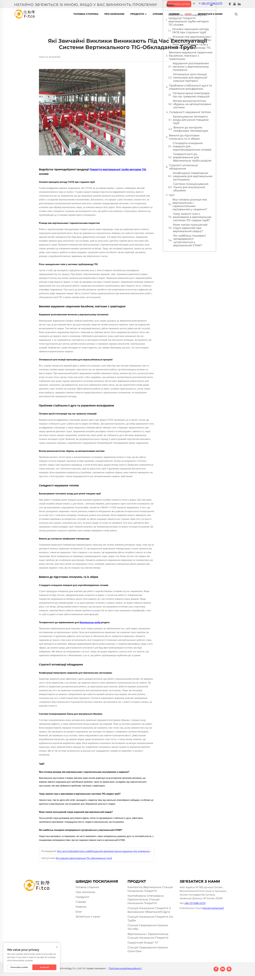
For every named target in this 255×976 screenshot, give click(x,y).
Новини (174, 14)
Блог (188, 14)
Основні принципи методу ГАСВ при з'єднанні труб (190, 30)
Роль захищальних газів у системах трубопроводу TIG (192, 46)
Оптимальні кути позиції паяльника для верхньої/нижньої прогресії (190, 77)
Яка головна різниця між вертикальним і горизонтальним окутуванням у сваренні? (190, 204)
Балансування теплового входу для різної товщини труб (191, 120)
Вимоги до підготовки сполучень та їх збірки (184, 137)
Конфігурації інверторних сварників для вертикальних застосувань (192, 176)
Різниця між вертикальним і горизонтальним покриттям (192, 38)
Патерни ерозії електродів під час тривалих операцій (191, 95)
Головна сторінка (85, 14)
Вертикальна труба (90, 622)
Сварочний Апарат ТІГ (143, 942)
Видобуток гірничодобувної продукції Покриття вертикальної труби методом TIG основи (189, 19)
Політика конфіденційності (125, 968)
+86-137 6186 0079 (194, 903)
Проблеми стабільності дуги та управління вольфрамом (190, 87)
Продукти (137, 14)
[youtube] (234, 4)
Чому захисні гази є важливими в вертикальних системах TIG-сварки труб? (192, 217)
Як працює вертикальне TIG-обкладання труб (84, 858)
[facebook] (229, 4)
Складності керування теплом (190, 112)
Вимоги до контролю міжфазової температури (190, 129)
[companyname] (25, 13)
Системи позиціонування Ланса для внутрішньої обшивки (190, 187)
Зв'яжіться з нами (210, 14)
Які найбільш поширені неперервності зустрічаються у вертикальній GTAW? (189, 240)
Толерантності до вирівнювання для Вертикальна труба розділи (192, 157)
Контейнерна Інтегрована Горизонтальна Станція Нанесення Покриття (146, 899)
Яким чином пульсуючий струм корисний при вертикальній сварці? (190, 228)
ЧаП (172, 195)
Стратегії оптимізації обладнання (183, 167)
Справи (158, 14)
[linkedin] (239, 4)
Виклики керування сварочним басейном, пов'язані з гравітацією (190, 56)
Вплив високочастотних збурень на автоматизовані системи (192, 104)
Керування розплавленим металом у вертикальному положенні (191, 67)
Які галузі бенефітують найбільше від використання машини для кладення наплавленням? (113, 851)
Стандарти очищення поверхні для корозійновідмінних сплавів (192, 146)
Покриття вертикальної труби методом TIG (118, 169)
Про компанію (114, 14)
